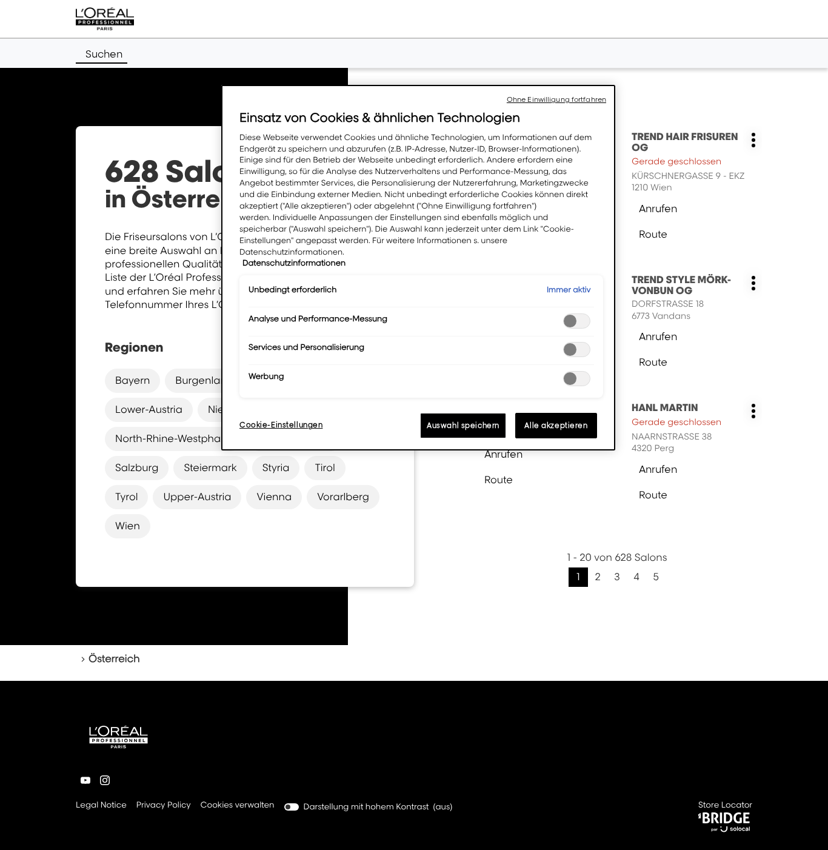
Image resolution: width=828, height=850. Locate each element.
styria (276, 467)
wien (127, 526)
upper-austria (197, 496)
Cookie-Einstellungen (280, 424)
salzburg (136, 467)
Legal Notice (101, 806)
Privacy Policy (163, 806)
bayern (132, 380)
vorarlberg (343, 496)
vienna (274, 496)
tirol (325, 467)
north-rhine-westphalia (173, 438)
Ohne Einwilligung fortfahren (556, 99)
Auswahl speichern (463, 425)
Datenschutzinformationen (294, 263)
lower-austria (148, 409)
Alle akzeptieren (555, 425)
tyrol (126, 496)
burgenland (204, 380)
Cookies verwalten (238, 805)
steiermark (210, 467)
